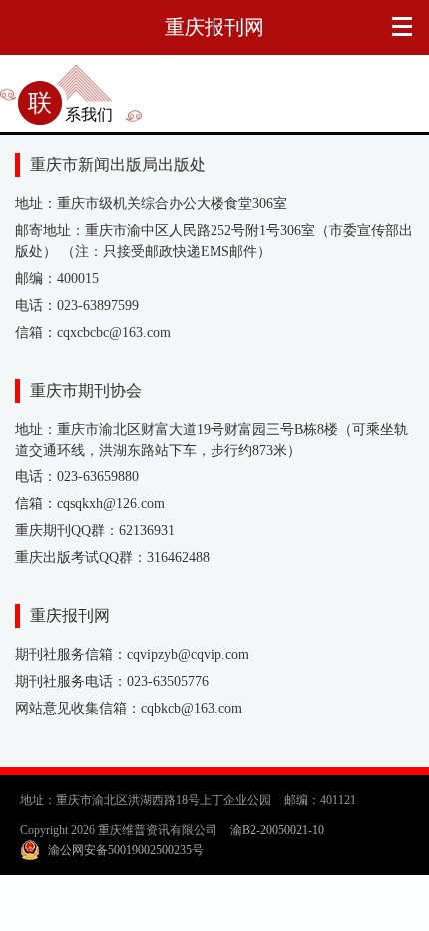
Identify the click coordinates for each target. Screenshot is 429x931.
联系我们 (70, 114)
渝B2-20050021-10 (277, 830)
